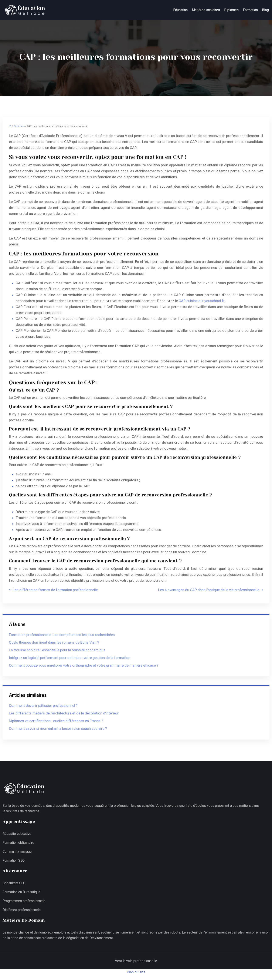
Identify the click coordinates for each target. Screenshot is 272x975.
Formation (250, 10)
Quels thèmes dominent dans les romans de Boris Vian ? (54, 642)
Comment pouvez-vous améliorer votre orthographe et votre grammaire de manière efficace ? (83, 665)
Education (180, 10)
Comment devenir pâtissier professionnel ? (43, 705)
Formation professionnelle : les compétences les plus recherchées (62, 635)
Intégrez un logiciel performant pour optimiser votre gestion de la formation (69, 658)
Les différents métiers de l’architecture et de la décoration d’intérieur (64, 713)
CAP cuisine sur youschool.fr (202, 301)
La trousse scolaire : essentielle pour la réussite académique (57, 650)
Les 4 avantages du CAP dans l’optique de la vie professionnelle (208, 590)
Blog (265, 10)
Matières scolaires (206, 10)
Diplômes (231, 10)
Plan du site (136, 972)
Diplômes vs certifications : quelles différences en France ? (56, 721)
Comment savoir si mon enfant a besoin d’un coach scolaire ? (58, 728)
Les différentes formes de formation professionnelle (55, 590)
